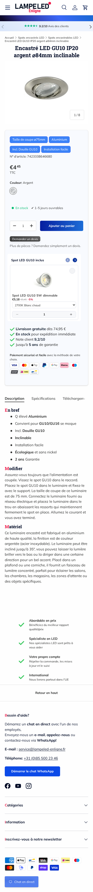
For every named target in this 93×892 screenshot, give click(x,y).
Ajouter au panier (62, 226)
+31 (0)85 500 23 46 (41, 758)
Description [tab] (14, 398)
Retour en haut (46, 693)
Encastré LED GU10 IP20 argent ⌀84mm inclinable (37, 41)
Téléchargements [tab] (77, 398)
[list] (46, 92)
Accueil (9, 37)
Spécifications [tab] (43, 398)
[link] (44, 280)
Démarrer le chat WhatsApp (32, 771)
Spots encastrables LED (63, 37)
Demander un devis (25, 239)
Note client (30, 339)
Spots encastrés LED (31, 37)
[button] (85, 7)
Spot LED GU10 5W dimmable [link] (34, 295)
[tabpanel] (46, 495)
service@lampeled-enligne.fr (42, 749)
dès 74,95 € (41, 329)
